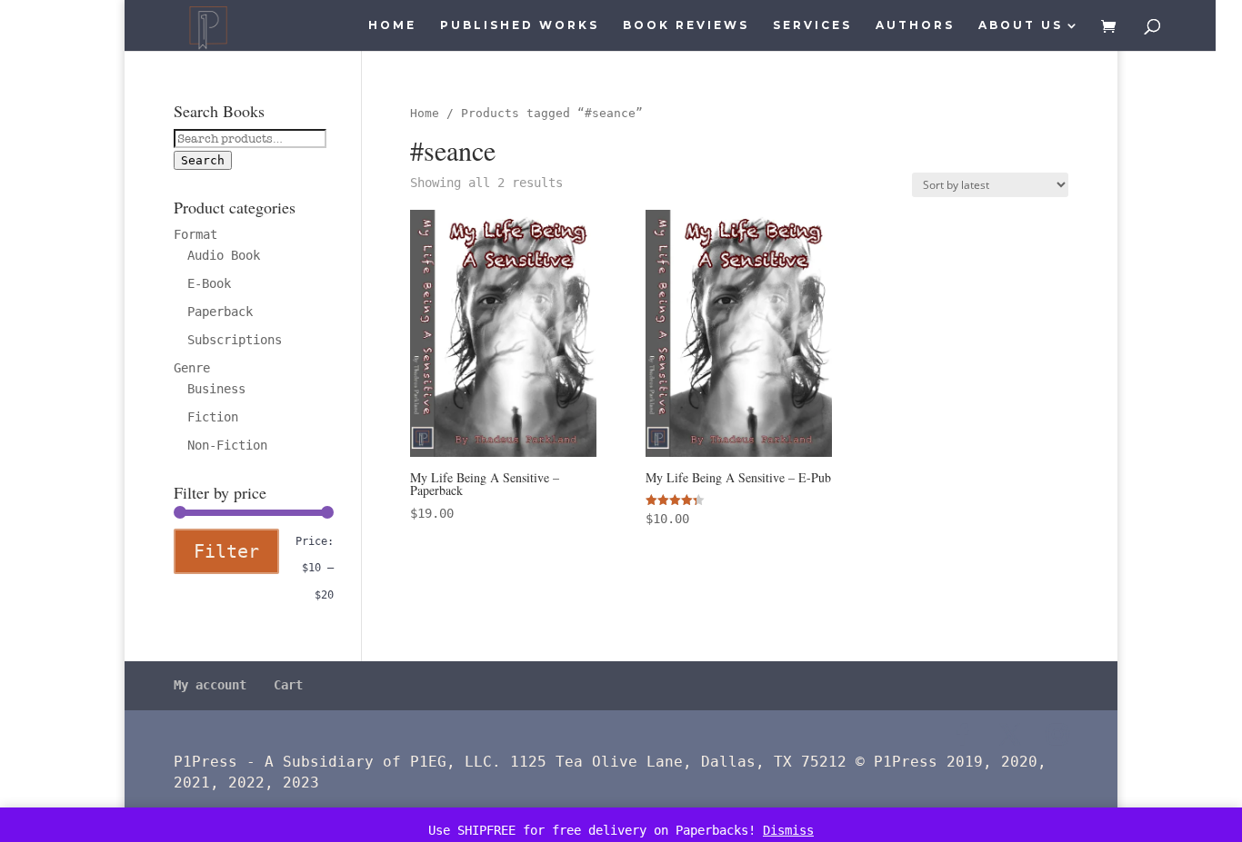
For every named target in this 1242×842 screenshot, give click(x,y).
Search (203, 160)
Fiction (212, 417)
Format (195, 234)
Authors (915, 25)
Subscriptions (234, 339)
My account (210, 685)
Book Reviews (686, 25)
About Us (1020, 25)
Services (812, 25)
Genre (192, 368)
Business (216, 388)
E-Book (209, 283)
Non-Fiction (227, 445)
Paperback (220, 311)
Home (392, 25)
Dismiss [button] (788, 830)
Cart (288, 685)
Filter (226, 551)
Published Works (519, 25)
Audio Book (223, 255)
